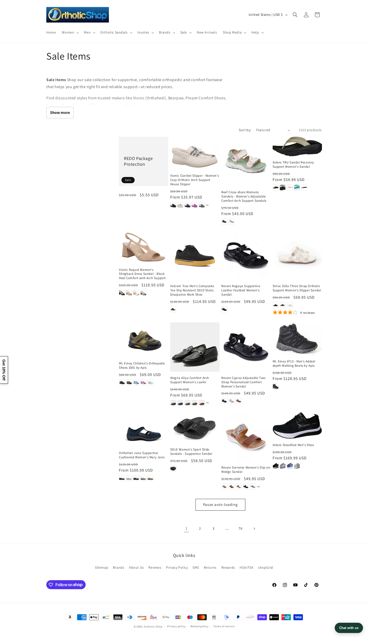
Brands (118, 567)
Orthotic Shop (153, 626)
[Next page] (254, 528)
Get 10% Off (4, 369)
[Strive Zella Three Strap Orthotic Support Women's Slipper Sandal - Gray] (283, 305)
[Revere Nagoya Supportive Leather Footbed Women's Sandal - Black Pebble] (224, 309)
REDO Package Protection (138, 161)
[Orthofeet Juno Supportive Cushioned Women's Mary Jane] (143, 429)
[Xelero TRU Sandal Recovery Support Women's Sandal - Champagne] (283, 187)
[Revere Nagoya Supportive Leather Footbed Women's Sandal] (246, 255)
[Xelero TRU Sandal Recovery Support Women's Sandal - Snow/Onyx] (304, 187)
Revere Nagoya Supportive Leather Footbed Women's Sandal (240, 290)
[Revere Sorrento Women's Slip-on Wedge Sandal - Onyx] (232, 487)
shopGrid (265, 567)
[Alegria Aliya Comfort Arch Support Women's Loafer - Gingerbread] (188, 403)
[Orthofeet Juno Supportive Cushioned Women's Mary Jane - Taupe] (150, 478)
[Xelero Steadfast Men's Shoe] (297, 425)
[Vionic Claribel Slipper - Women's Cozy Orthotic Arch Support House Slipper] (195, 153)
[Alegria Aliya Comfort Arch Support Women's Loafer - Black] (173, 403)
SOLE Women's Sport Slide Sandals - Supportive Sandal (191, 452)
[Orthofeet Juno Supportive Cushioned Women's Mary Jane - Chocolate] (122, 478)
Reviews (154, 567)
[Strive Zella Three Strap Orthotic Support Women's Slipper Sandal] (297, 255)
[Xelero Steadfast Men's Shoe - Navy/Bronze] (290, 466)
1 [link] (187, 528)
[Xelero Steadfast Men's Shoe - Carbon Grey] (283, 466)
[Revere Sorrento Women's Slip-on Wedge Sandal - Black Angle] (246, 487)
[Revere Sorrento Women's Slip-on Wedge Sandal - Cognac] (224, 487)
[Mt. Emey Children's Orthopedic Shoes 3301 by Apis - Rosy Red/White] (143, 382)
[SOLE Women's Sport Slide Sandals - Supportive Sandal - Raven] (173, 469)
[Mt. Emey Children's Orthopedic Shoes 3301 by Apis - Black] (122, 382)
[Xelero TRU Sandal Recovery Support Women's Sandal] (297, 146)
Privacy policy (176, 626)
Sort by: (245, 130)
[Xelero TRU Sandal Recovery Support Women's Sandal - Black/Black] (276, 187)
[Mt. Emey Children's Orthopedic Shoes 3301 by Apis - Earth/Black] (129, 382)
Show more (60, 112)
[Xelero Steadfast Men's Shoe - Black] (276, 466)
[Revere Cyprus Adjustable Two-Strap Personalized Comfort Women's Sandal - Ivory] (232, 401)
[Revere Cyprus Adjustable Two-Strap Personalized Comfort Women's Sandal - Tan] (239, 401)
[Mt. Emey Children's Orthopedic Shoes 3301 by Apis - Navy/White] (136, 382)
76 (240, 528)
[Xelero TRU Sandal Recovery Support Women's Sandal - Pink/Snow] (290, 187)
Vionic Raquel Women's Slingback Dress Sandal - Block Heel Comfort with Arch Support (142, 274)
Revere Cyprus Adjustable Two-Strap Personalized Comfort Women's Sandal (243, 382)
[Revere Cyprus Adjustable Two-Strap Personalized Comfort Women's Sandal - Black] (224, 401)
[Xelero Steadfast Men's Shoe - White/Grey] (297, 466)
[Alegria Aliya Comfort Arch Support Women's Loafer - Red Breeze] (202, 403)
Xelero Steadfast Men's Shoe (293, 445)
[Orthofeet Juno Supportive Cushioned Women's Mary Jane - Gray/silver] (129, 478)
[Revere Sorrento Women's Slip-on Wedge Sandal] (246, 437)
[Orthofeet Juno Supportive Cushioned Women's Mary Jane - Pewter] (143, 478)
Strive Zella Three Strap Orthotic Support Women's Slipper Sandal (297, 288)
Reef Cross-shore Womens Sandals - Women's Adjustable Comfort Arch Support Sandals (243, 196)
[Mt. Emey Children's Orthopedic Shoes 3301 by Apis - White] (150, 382)
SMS (196, 567)
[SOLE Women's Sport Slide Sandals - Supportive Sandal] (195, 428)
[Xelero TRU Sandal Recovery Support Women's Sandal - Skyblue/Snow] (297, 187)
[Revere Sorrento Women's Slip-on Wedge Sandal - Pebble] (239, 487)
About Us (136, 567)
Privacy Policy (177, 567)
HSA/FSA (246, 567)
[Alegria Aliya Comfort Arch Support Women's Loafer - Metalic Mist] (195, 403)
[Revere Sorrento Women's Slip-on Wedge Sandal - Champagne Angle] (253, 487)
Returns (210, 567)
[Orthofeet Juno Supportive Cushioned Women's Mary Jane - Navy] (136, 478)
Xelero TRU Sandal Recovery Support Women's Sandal (293, 164)
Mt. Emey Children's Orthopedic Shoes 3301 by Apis (142, 365)
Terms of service (223, 626)
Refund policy (199, 626)
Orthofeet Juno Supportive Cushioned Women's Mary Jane (141, 455)
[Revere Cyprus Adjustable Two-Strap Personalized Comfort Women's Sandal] (246, 347)
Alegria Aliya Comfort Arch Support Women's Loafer (189, 380)
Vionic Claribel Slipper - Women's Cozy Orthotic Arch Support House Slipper (194, 180)
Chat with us (348, 628)
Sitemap (101, 567)
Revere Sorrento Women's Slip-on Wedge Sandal (245, 470)
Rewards (228, 567)
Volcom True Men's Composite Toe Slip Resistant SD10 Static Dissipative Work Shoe (192, 290)
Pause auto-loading (220, 504)
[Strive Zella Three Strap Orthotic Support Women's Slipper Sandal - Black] (276, 305)
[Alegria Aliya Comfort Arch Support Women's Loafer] (195, 347)
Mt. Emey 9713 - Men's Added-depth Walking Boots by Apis (294, 363)
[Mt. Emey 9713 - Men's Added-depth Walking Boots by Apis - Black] (276, 386)
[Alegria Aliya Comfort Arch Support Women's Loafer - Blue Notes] (180, 403)
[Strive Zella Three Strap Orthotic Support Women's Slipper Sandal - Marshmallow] (290, 305)
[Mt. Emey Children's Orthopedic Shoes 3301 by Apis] (143, 339)
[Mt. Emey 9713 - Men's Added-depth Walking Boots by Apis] (297, 338)
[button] (70, 32)
